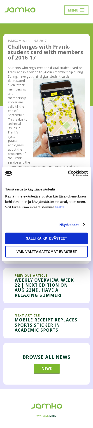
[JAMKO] (20, 9)
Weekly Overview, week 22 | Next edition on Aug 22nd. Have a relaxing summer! (44, 287)
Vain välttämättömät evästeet (46, 252)
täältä (60, 207)
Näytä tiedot (69, 225)
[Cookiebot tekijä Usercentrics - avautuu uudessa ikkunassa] (68, 173)
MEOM (52, 415)
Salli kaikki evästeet (46, 238)
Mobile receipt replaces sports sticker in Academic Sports (46, 325)
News (47, 368)
